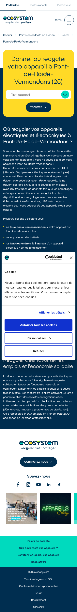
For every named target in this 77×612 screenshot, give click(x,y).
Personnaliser (36, 338)
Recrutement (38, 599)
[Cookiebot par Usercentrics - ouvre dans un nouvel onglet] (46, 257)
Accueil (7, 35)
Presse (38, 593)
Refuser (38, 351)
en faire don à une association (26, 227)
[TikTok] (59, 484)
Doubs (65, 35)
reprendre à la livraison (31, 243)
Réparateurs (38, 561)
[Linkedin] (49, 484)
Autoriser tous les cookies (38, 325)
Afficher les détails (52, 312)
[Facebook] (18, 484)
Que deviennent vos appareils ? (38, 547)
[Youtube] (38, 484)
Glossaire (38, 606)
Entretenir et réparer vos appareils (38, 554)
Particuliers (13, 5)
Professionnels (38, 5)
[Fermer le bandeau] (71, 257)
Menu (58, 20)
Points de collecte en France (37, 35)
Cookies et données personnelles (38, 586)
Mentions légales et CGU (38, 579)
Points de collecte (38, 540)
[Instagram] (28, 484)
